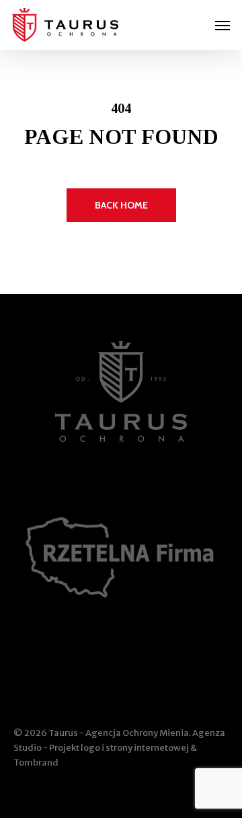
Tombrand (35, 762)
